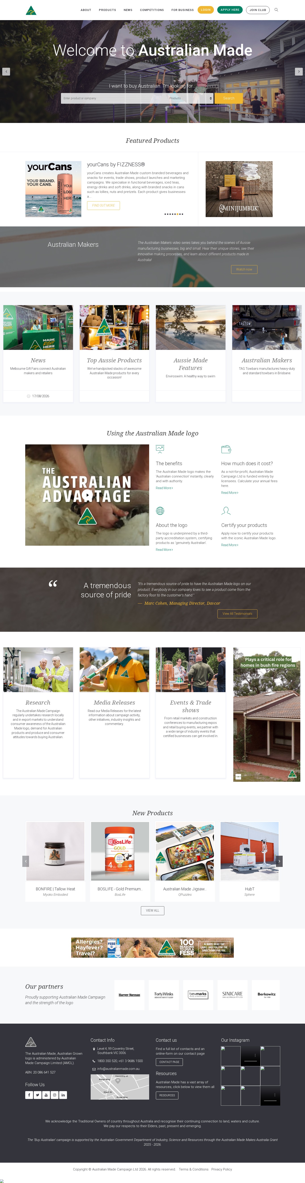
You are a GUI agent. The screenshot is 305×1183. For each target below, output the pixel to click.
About (86, 10)
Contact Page (169, 1062)
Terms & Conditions (194, 1169)
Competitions (152, 10)
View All (152, 910)
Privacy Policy (221, 1169)
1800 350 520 (107, 1061)
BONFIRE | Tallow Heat (55, 889)
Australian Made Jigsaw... (185, 889)
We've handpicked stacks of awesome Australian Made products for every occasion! (114, 373)
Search (228, 98)
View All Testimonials (237, 613)
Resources (167, 1095)
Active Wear (101, 164)
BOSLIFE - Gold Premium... (120, 889)
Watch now (244, 269)
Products (107, 10)
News (128, 10)
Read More (164, 488)
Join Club (258, 10)
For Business (182, 10)
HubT (250, 889)
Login (206, 9)
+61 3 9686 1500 (130, 1061)
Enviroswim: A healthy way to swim (190, 376)
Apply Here (230, 9)
